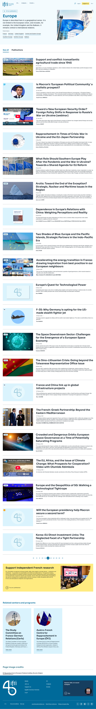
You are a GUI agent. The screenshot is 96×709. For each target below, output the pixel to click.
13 (51, 558)
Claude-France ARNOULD (41, 97)
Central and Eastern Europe (33, 33)
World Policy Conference (51, 704)
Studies (5, 183)
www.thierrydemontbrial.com (38, 704)
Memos (5, 234)
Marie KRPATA (83, 221)
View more (9, 649)
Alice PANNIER (39, 293)
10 (42, 558)
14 (53, 558)
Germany (10, 33)
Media (26, 681)
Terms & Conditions (14, 703)
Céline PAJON (39, 147)
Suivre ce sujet (88, 12)
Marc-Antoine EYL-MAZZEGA (44, 275)
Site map (22, 703)
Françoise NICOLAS (40, 548)
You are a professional (14, 587)
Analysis (23, 3)
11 (45, 558)
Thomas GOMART (40, 124)
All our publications (11, 11)
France (5, 33)
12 (48, 558)
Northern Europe (18, 37)
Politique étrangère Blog (63, 704)
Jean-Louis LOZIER (40, 199)
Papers (5, 59)
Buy (69, 693)
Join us (27, 684)
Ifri (17, 3)
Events (32, 3)
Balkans (27, 37)
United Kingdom (19, 33)
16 (59, 558)
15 (56, 558)
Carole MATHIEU (56, 275)
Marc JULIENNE (39, 396)
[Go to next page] (62, 558)
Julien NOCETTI (39, 498)
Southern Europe (7, 37)
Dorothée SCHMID (41, 423)
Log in (78, 3)
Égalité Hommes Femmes (32, 689)
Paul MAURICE (39, 321)
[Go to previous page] (34, 558)
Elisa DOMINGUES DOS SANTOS (55, 423)
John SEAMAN (39, 221)
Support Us (28, 687)
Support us (86, 3)
